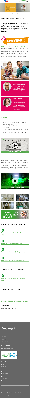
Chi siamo (4, 378)
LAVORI (3, 371)
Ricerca (21, 392)
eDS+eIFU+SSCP (5, 373)
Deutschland (3, 395)
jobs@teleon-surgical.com (11, 308)
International (12, 395)
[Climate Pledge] (9, 358)
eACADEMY (4, 375)
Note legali (3, 392)
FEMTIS (3, 369)
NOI (2, 376)
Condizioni (9, 392)
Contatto (3, 382)
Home (2, 364)
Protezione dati (16, 392)
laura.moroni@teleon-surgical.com (8, 348)
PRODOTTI (3, 366)
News (2, 380)
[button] (12, 13)
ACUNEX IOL (5, 368)
